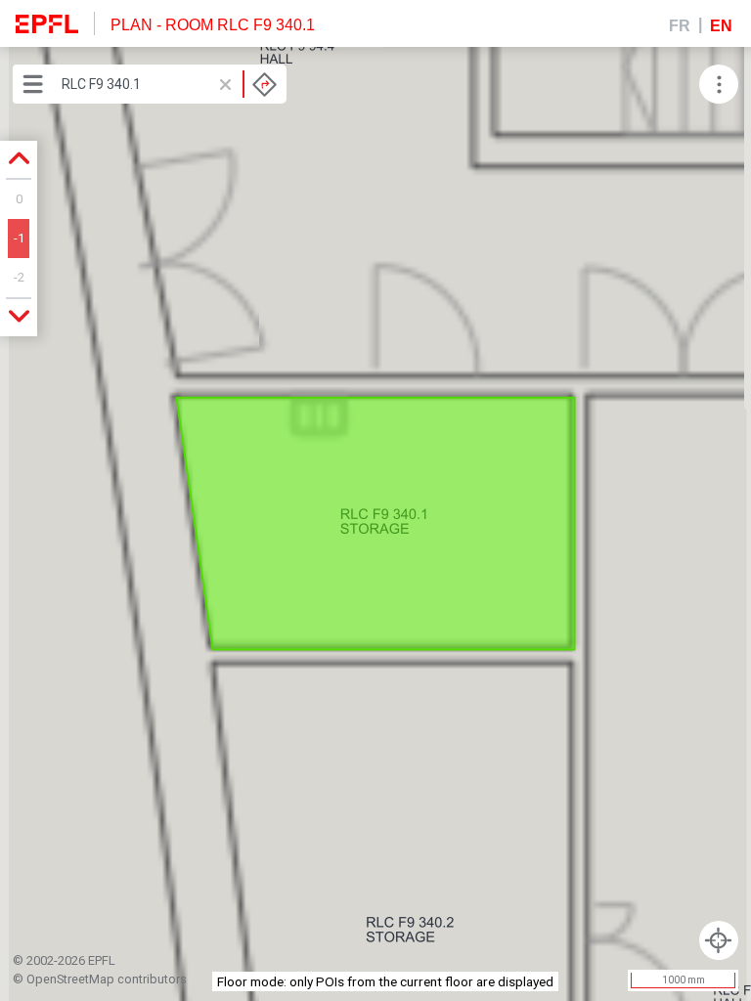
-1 (19, 238)
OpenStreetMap (70, 979)
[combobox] (169, 84)
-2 (19, 277)
